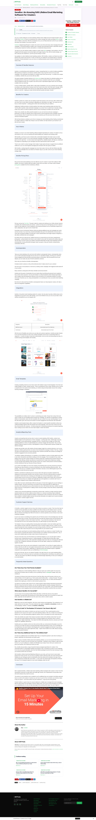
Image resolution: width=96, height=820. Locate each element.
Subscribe (74, 25)
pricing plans (17, 164)
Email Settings (26, 4)
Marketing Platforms (34, 4)
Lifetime (36, 78)
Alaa (15, 17)
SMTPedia (17, 1)
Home (21, 7)
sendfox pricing (42, 782)
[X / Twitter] (15, 804)
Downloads (71, 4)
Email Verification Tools (53, 800)
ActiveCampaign (44, 549)
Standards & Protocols (51, 4)
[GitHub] (20, 804)
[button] (48, 818)
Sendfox (16, 44)
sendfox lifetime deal (34, 782)
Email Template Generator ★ (54, 798)
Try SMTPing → (51, 805)
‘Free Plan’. (26, 223)
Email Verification (18, 4)
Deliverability (42, 4)
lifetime (57, 39)
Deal (40, 78)
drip (45, 50)
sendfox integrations (26, 782)
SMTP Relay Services (53, 803)
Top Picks (35, 806)
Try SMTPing (78, 1)
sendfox (19, 782)
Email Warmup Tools (52, 802)
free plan (49, 572)
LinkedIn (26, 727)
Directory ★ (36, 808)
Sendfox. (22, 39)
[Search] (73, 2)
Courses (76, 4)
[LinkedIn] (17, 804)
